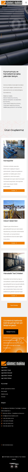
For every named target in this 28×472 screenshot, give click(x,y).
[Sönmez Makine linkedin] (16, 466)
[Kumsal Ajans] (14, 464)
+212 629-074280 (8, 421)
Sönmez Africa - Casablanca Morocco (13, 413)
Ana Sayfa (4, 391)
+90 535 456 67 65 (7, 426)
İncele (13, 190)
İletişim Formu (10, 331)
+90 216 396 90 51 (8, 423)
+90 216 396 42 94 (8, 418)
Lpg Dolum (4, 367)
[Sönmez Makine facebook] (12, 466)
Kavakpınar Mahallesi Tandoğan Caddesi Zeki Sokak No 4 (13, 409)
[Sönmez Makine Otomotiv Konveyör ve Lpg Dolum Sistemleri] (11, 2)
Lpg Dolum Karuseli (6, 373)
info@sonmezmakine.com (10, 416)
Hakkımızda (4, 394)
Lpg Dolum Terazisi (6, 375)
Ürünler (3, 396)
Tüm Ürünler (14, 305)
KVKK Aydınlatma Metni (8, 388)
